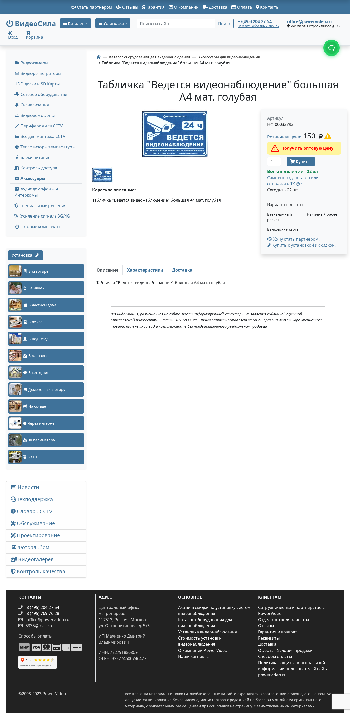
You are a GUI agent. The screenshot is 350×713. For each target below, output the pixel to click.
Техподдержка (34, 499)
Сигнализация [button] (34, 105)
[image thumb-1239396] (102, 174)
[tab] (107, 270)
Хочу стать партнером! (296, 239)
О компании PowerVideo (202, 650)
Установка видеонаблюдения (207, 632)
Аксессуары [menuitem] (32, 178)
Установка (23, 255)
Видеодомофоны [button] (37, 115)
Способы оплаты (275, 656)
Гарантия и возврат (277, 632)
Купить (303, 161)
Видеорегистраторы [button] (40, 73)
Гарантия (155, 7)
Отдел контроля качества (283, 619)
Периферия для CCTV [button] (41, 126)
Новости (27, 487)
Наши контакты (193, 656)
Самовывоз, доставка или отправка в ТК (292, 181)
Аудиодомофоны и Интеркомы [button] (36, 192)
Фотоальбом (32, 547)
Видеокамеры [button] (33, 63)
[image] (175, 134)
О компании (186, 7)
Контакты (269, 7)
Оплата (244, 7)
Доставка (217, 7)
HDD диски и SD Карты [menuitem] (37, 84)
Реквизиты (269, 638)
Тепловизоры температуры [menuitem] (47, 147)
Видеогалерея (35, 559)
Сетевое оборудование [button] (43, 94)
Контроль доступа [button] (38, 168)
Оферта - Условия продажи (285, 650)
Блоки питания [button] (34, 157)
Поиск (224, 23)
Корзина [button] (34, 37)
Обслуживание (35, 523)
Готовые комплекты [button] (39, 226)
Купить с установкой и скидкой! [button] (303, 245)
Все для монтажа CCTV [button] (42, 136)
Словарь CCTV (34, 511)
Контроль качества (42, 571)
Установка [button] (113, 23)
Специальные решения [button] (42, 205)
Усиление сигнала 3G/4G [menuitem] (44, 216)
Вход (13, 36)
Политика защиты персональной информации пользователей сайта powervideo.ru (293, 669)
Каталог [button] (76, 23)
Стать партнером (94, 7)
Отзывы (129, 7)
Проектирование (38, 535)
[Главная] (98, 57)
